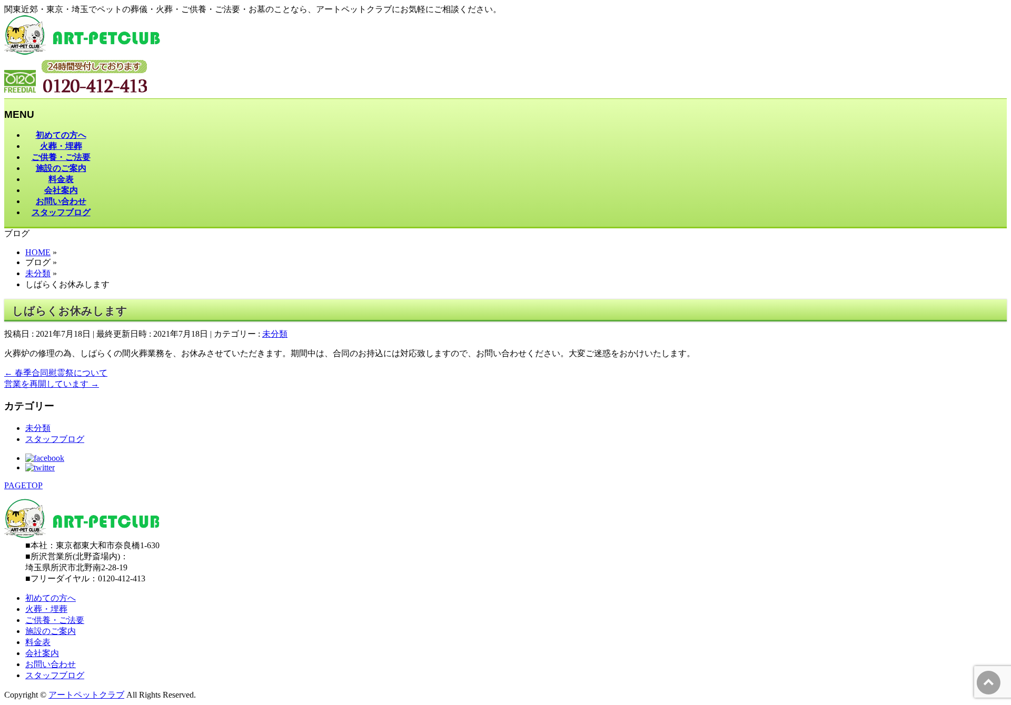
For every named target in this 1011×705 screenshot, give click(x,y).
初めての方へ (50, 597)
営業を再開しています (51, 383)
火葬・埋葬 (46, 609)
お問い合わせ (50, 664)
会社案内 (42, 653)
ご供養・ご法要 (54, 620)
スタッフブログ (54, 439)
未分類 (275, 333)
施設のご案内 (50, 631)
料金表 (38, 642)
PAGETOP (23, 485)
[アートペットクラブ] (82, 51)
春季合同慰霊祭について (55, 372)
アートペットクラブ (86, 694)
